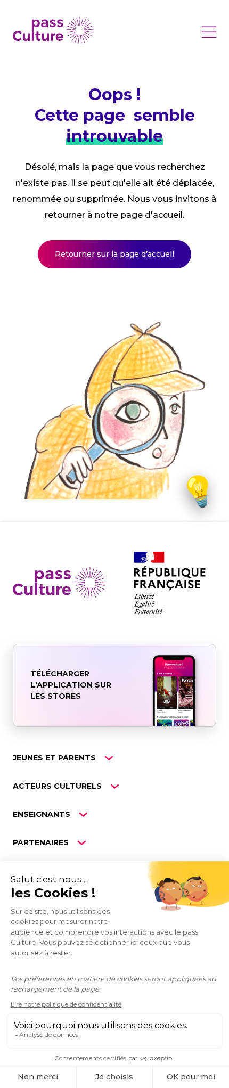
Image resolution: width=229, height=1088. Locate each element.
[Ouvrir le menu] (208, 32)
